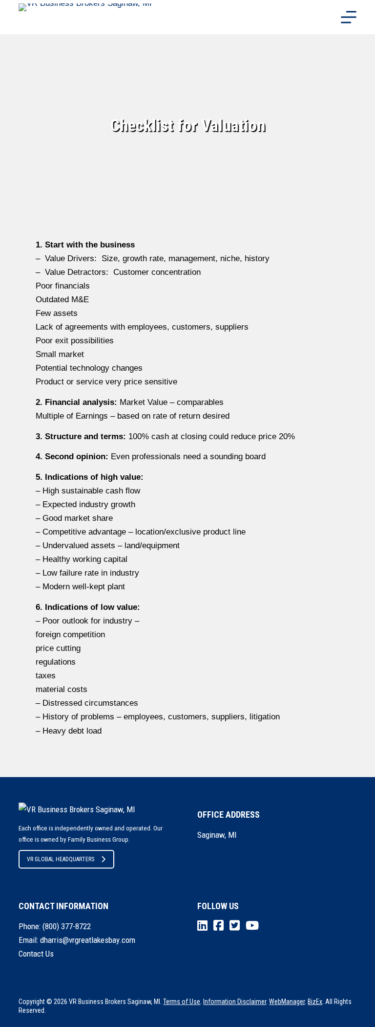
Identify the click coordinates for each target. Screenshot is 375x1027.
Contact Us (36, 954)
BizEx (315, 1001)
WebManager (287, 1001)
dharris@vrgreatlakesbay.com (87, 940)
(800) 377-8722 (66, 926)
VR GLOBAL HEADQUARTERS (60, 859)
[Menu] (348, 17)
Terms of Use (181, 1001)
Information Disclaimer (234, 1001)
